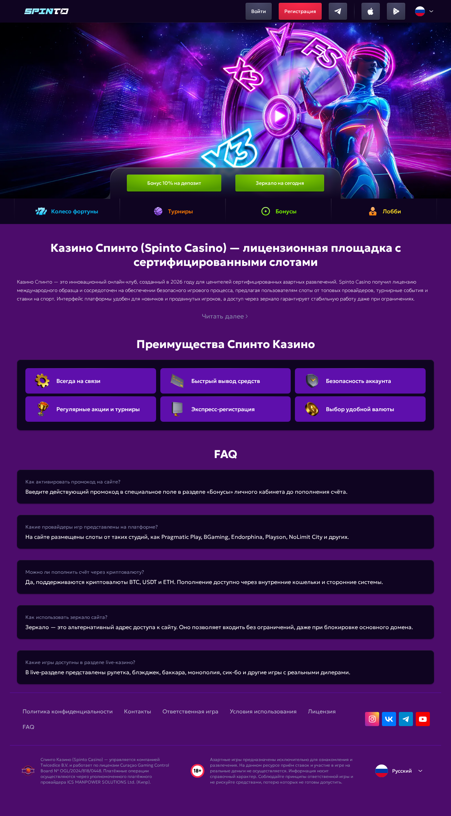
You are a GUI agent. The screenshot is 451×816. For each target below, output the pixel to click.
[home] (46, 11)
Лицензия (322, 711)
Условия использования (263, 711)
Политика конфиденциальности (68, 711)
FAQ (28, 726)
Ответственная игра (190, 711)
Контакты (137, 711)
